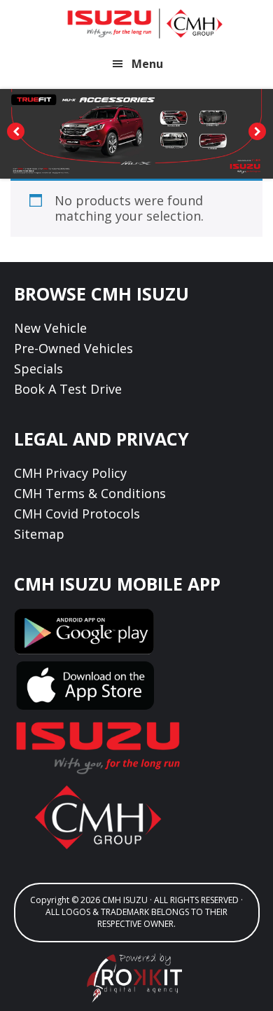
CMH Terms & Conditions (90, 493)
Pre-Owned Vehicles (73, 348)
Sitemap (39, 533)
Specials (38, 368)
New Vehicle (50, 327)
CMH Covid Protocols (77, 513)
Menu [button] (147, 63)
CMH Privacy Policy (70, 473)
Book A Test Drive (68, 388)
